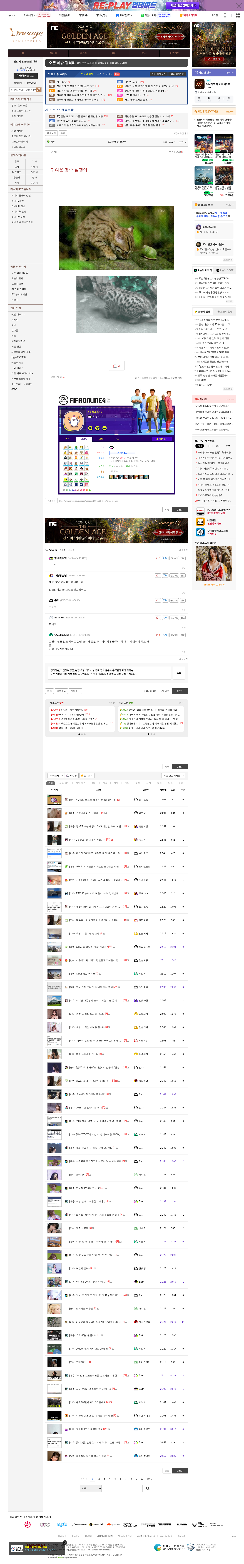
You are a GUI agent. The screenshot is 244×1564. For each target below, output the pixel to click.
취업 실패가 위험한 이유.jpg (87, 1201)
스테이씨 (77, 1174)
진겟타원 (143, 1000)
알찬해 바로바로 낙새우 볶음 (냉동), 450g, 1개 (214, 412)
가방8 (84, 490)
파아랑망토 (144, 1429)
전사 (34, 177)
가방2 (67, 490)
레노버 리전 (17, 362)
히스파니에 (144, 1415)
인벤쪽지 (90, 428)
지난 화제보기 (159, 74)
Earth (141, 1201)
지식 (137, 783)
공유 (137, 377)
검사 (16, 182)
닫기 (65, 1542)
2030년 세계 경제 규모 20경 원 (88, 1348)
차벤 (13, 325)
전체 (50, 783)
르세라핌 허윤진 (81, 1308)
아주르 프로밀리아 (20, 379)
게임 (127, 783)
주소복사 (51, 501)
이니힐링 (97, 428)
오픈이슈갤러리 (180, 133)
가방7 (81, 490)
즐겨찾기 (88, 775)
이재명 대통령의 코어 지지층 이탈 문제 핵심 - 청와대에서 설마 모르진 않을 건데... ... (117, 1000)
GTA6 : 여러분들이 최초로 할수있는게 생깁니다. (97, 866)
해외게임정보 (18, 341)
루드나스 (143, 893)
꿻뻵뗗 (142, 1268)
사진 (148, 783)
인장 (67, 439)
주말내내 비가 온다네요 (85, 813)
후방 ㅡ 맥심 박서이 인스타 (86, 1014)
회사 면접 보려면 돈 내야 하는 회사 (91, 987)
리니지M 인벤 (18, 206)
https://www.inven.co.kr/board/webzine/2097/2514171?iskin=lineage (88, 501)
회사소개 (62, 1536)
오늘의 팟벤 (17, 284)
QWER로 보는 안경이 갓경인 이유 (90, 1081)
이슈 (64, 783)
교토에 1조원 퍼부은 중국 (86, 1429)
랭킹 (101, 439)
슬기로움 (143, 799)
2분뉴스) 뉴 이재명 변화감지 (87, 839)
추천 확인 (177, 377)
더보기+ (112, 702)
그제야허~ (78, 1362)
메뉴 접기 (162, 439)
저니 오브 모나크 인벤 (22, 222)
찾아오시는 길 (166, 1536)
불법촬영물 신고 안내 (146, 1536)
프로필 (84, 439)
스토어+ (229, 111)
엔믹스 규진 (78, 1228)
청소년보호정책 (124, 1536)
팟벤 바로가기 (18, 314)
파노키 (142, 973)
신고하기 (155, 377)
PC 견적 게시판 (19, 294)
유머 (94, 783)
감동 (170, 783)
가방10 (90, 490)
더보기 (104, 428)
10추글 (73, 775)
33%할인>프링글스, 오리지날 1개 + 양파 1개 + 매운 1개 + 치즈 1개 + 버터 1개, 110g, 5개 (214, 417)
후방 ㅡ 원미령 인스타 (84, 933)
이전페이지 (151, 691)
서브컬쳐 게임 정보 (21, 352)
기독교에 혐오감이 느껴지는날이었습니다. (94, 1322)
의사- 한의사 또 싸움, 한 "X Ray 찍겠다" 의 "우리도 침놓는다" (104, 1295)
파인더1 (143, 1040)
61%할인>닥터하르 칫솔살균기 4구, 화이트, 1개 (214, 406)
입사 (141, 1067)
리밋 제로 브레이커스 (22, 373)
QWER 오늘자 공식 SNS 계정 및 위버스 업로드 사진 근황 (102, 826)
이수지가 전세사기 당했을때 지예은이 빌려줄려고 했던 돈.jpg (104, 960)
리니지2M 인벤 (18, 211)
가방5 (75, 490)
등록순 (62, 550)
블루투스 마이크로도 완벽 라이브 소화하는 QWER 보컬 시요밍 (105, 920)
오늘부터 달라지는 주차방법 (87, 1094)
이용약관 (88, 1536)
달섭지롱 (143, 880)
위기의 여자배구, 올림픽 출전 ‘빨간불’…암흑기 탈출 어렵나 (103, 853)
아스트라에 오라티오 (21, 384)
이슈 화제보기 (177, 74)
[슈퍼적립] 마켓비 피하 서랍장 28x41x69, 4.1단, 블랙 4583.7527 (214, 423)
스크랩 (144, 377)
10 (142, 1478)
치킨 (53, 141)
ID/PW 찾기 (32, 83)
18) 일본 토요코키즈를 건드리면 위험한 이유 (95, 1375)
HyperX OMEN (18, 357)
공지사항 (181, 1536)
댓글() (179, 151)
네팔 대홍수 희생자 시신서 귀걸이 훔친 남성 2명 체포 (100, 906)
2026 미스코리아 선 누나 (85, 1107)
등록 (179, 673)
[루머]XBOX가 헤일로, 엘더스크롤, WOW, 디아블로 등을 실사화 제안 (108, 1134)
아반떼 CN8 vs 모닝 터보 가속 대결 (91, 1415)
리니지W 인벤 (18, 217)
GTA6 (14, 389)
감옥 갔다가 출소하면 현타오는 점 (90, 1389)
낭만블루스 (144, 987)
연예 (81, 783)
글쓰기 (179, 766)
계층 (159, 783)
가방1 (64, 490)
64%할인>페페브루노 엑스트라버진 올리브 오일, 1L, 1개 (214, 429)
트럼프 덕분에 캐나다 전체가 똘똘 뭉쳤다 (94, 1214)
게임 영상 (16, 346)
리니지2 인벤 (17, 201)
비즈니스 (75, 1536)
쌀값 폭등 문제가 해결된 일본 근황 (90, 1255)
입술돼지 (143, 933)
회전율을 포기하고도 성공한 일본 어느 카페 (95, 1161)
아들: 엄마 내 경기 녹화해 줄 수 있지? (92, 1241)
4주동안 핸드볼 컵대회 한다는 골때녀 (92, 799)
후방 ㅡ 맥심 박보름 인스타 (86, 1027)
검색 (38, 90)
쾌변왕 (142, 813)
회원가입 (18, 83)
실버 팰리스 (17, 368)
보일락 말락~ (79, 1268)
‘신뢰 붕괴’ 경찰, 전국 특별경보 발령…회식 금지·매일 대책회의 (105, 1121)
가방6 (78, 490)
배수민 (142, 1174)
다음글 (60, 691)
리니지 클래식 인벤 (21, 195)
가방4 (73, 490)
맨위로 (165, 691)
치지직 (14, 320)
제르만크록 (144, 1322)
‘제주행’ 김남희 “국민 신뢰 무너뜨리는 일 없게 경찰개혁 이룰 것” (106, 1040)
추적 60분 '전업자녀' (83, 1335)
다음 (148, 1478)
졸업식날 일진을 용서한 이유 (87, 1456)
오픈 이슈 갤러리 (19, 273)
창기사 (34, 182)
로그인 (214, 15)
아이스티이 (144, 1362)
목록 (171, 151)
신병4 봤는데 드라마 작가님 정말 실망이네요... (97, 880)
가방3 (70, 490)
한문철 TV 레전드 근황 (84, 1188)
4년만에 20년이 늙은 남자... (87, 1281)
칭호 (117, 439)
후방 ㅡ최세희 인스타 (83, 1054)
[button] (79, 734)
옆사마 (142, 839)
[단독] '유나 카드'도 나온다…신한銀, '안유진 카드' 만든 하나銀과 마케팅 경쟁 (112, 1067)
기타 (181, 783)
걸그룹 (14, 330)
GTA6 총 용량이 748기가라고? (88, 947)
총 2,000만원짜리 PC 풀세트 (87, 1402)
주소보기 (51, 133)
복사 (63, 133)
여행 (13, 336)
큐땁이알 (143, 826)
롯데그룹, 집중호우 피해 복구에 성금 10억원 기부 (98, 1442)
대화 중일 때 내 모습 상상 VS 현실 (90, 1147)
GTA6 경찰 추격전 (82, 973)
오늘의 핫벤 (17, 278)
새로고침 (183, 550)
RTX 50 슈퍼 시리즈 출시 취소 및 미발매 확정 (96, 893)
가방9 (87, 490)
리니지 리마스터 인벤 (25, 61)
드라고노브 (144, 866)
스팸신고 (166, 377)
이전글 (74, 691)
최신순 (71, 550)
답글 (184, 568)
